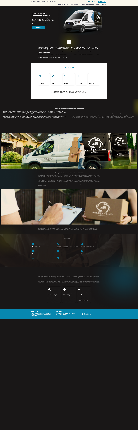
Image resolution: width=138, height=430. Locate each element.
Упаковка (97, 4)
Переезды (76, 4)
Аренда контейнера (90, 4)
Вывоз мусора (82, 4)
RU (105, 4)
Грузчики (71, 4)
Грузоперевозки (65, 4)
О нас (59, 4)
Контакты (102, 4)
